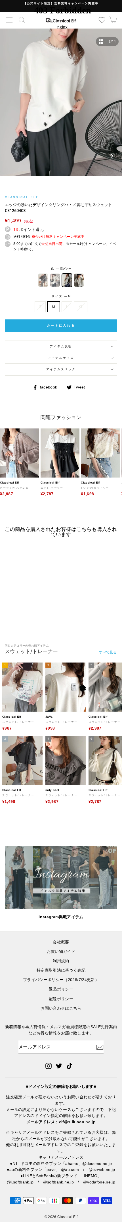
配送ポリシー (61, 999)
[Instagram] (48, 1066)
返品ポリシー (61, 989)
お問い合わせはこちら (61, 1008)
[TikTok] (69, 1066)
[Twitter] (59, 1066)
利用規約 (61, 961)
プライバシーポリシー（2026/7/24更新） (61, 980)
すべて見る (108, 652)
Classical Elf (22, 197)
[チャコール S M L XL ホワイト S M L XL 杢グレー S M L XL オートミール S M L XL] (61, 105)
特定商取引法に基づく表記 (61, 970)
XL (81, 306)
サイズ (61, 296)
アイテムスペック (61, 369)
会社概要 (61, 942)
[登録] (100, 1047)
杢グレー (67, 280)
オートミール (79, 280)
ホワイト (55, 280)
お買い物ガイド (61, 951)
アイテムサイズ (61, 358)
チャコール (43, 280)
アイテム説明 (61, 346)
